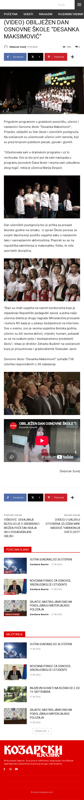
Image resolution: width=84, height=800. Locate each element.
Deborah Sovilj (18, 46)
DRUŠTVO (10, 593)
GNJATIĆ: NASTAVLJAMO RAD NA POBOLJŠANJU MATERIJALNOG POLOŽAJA (51, 605)
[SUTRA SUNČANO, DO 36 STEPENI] (15, 566)
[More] (72, 57)
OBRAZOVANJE (12, 614)
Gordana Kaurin (39, 564)
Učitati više (41, 731)
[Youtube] (16, 769)
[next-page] (12, 622)
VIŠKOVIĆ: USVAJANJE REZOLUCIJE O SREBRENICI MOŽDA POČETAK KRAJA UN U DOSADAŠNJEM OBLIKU (21, 528)
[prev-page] (6, 622)
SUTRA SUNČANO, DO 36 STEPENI (51, 559)
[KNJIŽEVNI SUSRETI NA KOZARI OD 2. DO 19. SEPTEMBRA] (15, 694)
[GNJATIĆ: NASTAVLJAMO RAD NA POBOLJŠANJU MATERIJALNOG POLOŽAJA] (15, 608)
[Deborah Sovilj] (6, 47)
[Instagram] (10, 769)
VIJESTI (8, 572)
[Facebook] (4, 769)
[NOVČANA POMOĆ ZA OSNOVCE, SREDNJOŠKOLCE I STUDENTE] (15, 587)
